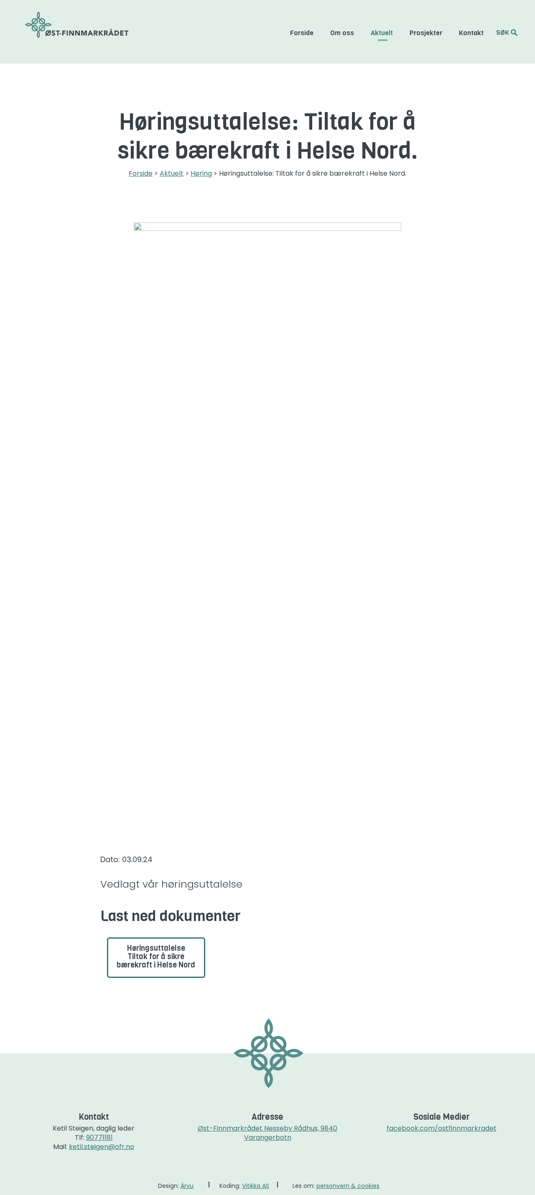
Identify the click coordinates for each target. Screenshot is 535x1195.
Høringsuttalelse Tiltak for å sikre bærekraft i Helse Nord (156, 956)
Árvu (187, 1186)
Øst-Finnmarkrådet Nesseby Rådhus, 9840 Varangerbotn (267, 1132)
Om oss (342, 32)
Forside (301, 32)
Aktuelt (382, 32)
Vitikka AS (255, 1186)
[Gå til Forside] (76, 32)
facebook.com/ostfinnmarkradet (442, 1128)
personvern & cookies (348, 1186)
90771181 (99, 1137)
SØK (503, 32)
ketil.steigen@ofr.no (101, 1146)
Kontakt (471, 32)
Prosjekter (426, 32)
